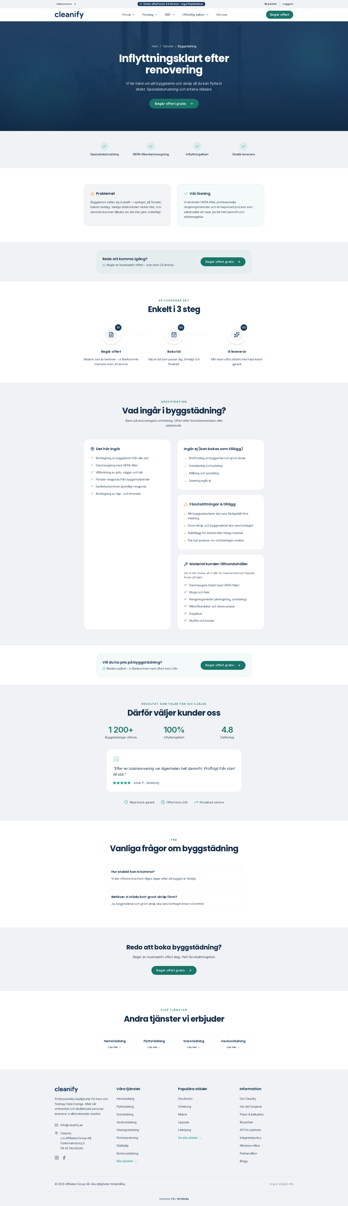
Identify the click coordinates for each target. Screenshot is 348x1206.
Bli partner (271, 3)
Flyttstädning (125, 1106)
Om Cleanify (248, 1099)
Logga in (288, 3)
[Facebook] (64, 1158)
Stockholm (185, 1099)
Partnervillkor (248, 1153)
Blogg (244, 1161)
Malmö (182, 1114)
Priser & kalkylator (252, 1114)
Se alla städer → (189, 1138)
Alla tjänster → (126, 1161)
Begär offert (279, 14)
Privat (126, 14)
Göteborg (184, 1106)
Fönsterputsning (127, 1138)
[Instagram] (57, 1158)
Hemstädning (125, 1099)
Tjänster (168, 46)
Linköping (184, 1130)
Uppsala (183, 1122)
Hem (155, 46)
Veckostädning (126, 1122)
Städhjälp (122, 1145)
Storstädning (124, 1114)
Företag (147, 14)
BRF (168, 14)
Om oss (221, 14)
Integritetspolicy (250, 1138)
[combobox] (66, 4)
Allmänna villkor (250, 1145)
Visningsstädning (127, 1130)
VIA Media (183, 1198)
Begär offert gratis (170, 104)
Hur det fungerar (251, 1106)
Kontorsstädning (127, 1153)
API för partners (250, 1130)
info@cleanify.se (71, 1125)
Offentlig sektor (193, 14)
